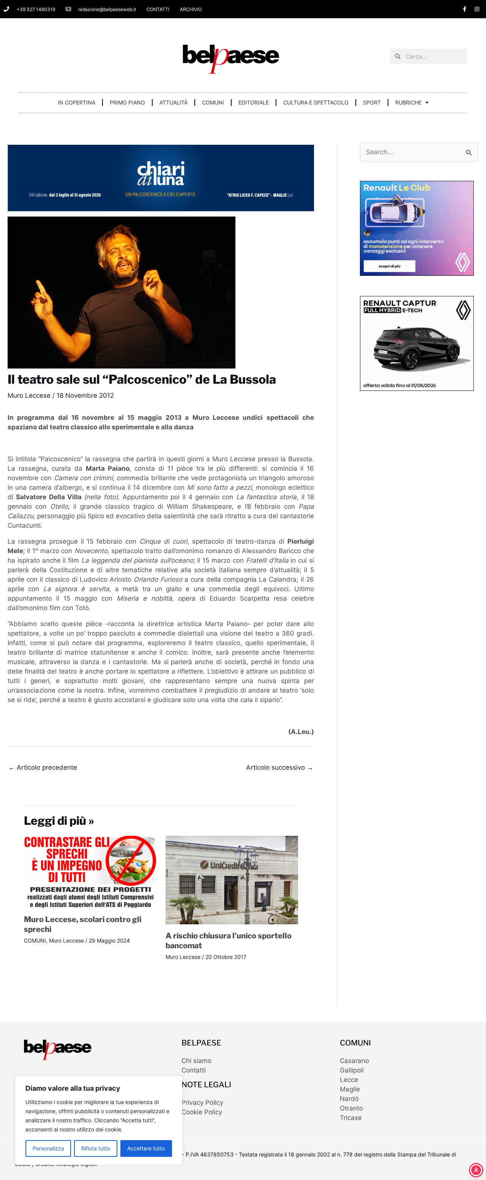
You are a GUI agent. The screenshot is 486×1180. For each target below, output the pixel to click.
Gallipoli (352, 1070)
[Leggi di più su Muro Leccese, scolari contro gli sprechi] (90, 871)
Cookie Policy (201, 1112)
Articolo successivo (279, 767)
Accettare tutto (146, 1148)
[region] (98, 1120)
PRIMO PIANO (127, 102)
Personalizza (48, 1148)
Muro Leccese (29, 395)
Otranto (351, 1108)
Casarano (354, 1061)
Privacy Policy (202, 1102)
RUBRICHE (408, 102)
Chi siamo (196, 1061)
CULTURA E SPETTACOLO (316, 102)
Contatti (193, 1070)
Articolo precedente (42, 767)
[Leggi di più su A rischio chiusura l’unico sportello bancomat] (232, 879)
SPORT (372, 102)
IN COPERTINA (76, 102)
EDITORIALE (253, 102)
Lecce (349, 1080)
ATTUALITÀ (173, 102)
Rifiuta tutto (95, 1148)
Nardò (349, 1098)
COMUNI (213, 102)
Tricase (351, 1117)
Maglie (350, 1089)
